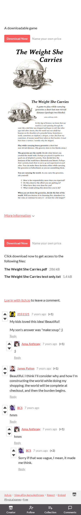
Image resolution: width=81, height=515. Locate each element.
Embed (62, 495)
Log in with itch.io (17, 300)
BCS (19, 408)
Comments (70, 512)
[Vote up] (4, 314)
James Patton (25, 368)
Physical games (12, 499)
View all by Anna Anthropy (29, 495)
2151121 (23, 314)
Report (51, 495)
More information (17, 215)
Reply (13, 336)
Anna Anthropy (31, 344)
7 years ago (39, 314)
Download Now (17, 38)
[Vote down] (4, 319)
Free (25, 499)
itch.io (7, 495)
